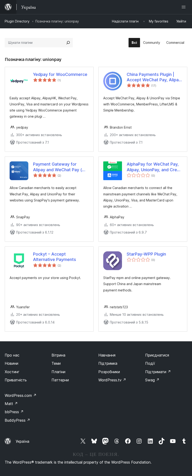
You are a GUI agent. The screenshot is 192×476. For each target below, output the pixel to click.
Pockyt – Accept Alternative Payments (54, 257)
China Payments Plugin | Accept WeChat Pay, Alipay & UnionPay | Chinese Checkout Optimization (154, 77)
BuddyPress (17, 420)
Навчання (106, 355)
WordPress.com (21, 395)
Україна (22, 441)
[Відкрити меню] (184, 7)
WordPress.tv (112, 380)
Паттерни (60, 380)
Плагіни (58, 371)
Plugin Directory (17, 21)
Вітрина (58, 355)
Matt (11, 403)
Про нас (12, 355)
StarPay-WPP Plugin (146, 254)
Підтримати (158, 371)
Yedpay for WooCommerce (60, 74)
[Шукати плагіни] (68, 42)
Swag (152, 380)
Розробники (109, 371)
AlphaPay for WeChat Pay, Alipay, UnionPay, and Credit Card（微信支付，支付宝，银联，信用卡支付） (154, 167)
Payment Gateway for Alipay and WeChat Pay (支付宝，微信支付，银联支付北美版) (60, 167)
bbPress (14, 411)
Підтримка (107, 363)
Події (150, 363)
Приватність (16, 380)
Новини (11, 363)
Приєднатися (157, 355)
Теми (56, 363)
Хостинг (12, 371)
